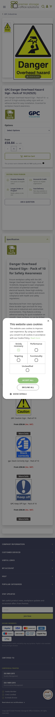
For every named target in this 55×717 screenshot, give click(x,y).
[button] (18, 394)
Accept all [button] (28, 380)
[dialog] (27, 358)
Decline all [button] (28, 387)
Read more (35, 338)
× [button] (48, 321)
